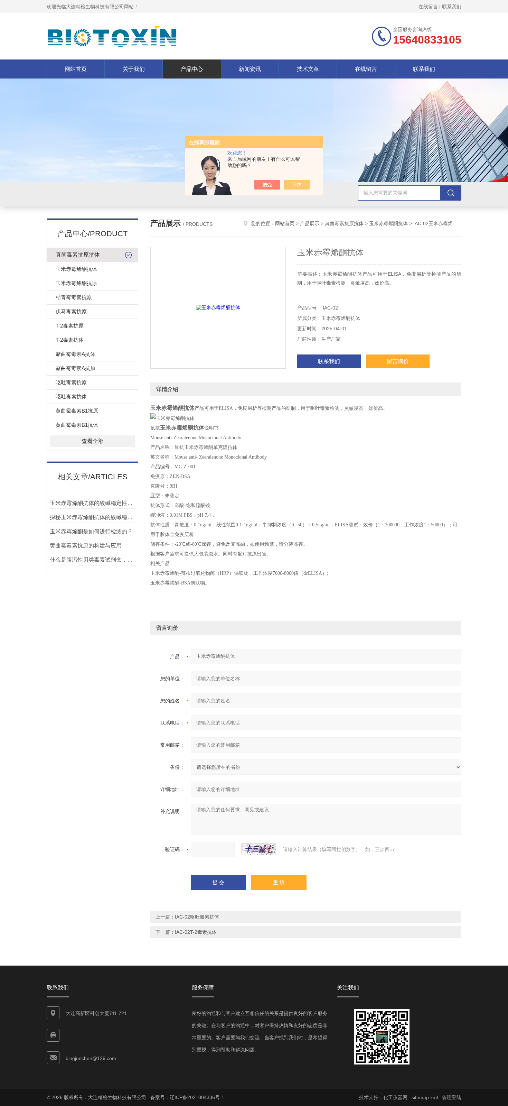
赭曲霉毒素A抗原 (75, 368)
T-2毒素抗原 (70, 326)
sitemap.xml (425, 1097)
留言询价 (398, 361)
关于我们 (134, 69)
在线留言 (428, 6)
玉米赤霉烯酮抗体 (76, 269)
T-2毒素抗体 (70, 340)
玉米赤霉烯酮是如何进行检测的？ (91, 531)
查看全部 (93, 441)
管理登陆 (451, 1097)
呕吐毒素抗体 (71, 396)
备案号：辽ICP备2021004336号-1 (187, 1097)
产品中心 (192, 69)
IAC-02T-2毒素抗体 (196, 932)
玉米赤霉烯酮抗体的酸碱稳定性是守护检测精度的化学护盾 (92, 503)
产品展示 (309, 223)
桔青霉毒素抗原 (74, 297)
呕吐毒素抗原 (71, 382)
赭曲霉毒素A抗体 (75, 354)
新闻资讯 (250, 69)
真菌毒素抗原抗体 (78, 255)
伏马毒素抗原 (71, 311)
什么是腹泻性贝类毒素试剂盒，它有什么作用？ (92, 560)
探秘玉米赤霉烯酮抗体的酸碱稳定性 (92, 517)
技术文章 (308, 69)
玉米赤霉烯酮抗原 (76, 283)
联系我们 (451, 6)
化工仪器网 (395, 1097)
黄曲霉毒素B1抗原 (77, 411)
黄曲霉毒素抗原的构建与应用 (86, 546)
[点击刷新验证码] (259, 849)
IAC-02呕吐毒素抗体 (197, 917)
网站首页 (76, 69)
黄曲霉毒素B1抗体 (77, 425)
